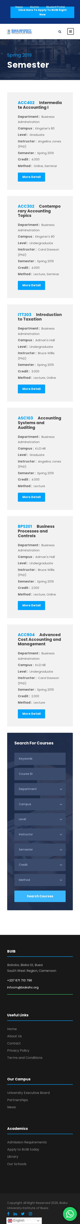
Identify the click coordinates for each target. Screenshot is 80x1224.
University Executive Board (28, 1092)
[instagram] (30, 1214)
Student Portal (55, 7)
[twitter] (23, 1214)
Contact (14, 1043)
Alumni (34, 7)
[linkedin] (15, 1214)
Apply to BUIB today (23, 1149)
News (19, 7)
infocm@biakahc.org (23, 987)
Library (12, 1156)
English (18, 1220)
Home (12, 1029)
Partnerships (17, 1100)
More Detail (31, 177)
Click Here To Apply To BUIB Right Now (42, 12)
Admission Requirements (27, 1142)
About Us (14, 1036)
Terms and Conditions (24, 1057)
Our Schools (16, 1164)
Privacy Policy (18, 1050)
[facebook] (8, 1214)
